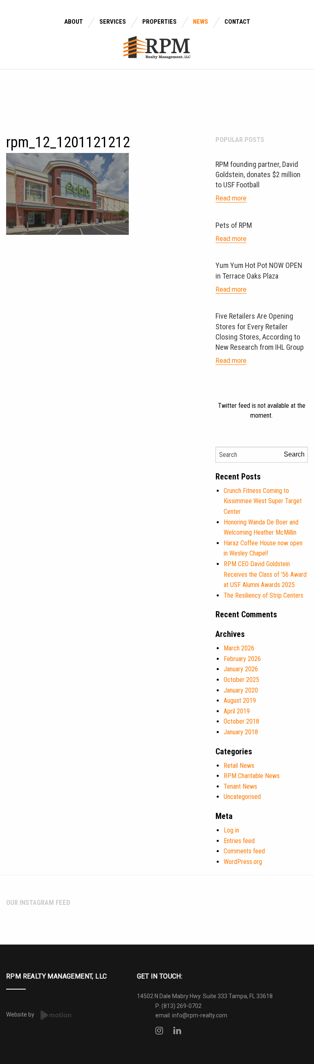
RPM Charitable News (252, 776)
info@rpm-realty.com (199, 1015)
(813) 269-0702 (181, 1006)
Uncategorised (242, 797)
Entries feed (239, 841)
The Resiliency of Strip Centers (263, 595)
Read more (231, 198)
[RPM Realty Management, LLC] (157, 47)
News (200, 21)
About (73, 21)
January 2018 (241, 732)
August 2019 (240, 700)
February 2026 (242, 659)
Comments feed (244, 851)
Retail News (239, 765)
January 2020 (241, 690)
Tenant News (240, 786)
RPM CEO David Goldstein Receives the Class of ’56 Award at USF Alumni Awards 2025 (265, 574)
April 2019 (237, 711)
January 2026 (241, 669)
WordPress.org (243, 862)
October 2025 (241, 680)
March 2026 (239, 648)
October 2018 (241, 721)
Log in (231, 830)
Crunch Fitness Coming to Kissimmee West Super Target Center (263, 501)
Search (294, 454)
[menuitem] (73, 22)
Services (112, 21)
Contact (237, 21)
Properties (159, 21)
